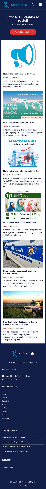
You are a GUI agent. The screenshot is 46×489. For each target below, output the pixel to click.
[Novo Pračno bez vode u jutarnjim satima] (23, 153)
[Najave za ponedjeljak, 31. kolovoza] (23, 56)
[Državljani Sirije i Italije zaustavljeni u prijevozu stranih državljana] (23, 304)
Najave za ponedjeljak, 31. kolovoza (19, 73)
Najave (5, 78)
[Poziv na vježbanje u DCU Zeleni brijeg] (23, 205)
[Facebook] (20, 486)
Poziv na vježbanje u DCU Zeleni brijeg (20, 222)
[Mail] (26, 486)
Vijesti (5, 126)
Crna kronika (7, 277)
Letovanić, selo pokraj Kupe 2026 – (19, 122)
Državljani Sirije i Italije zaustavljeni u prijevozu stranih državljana (20, 323)
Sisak (5, 226)
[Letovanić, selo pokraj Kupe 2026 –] (23, 105)
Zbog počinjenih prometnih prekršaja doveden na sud (19, 272)
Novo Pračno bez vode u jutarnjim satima (21, 171)
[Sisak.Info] (16, 4)
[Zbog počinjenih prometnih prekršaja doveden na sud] (23, 253)
